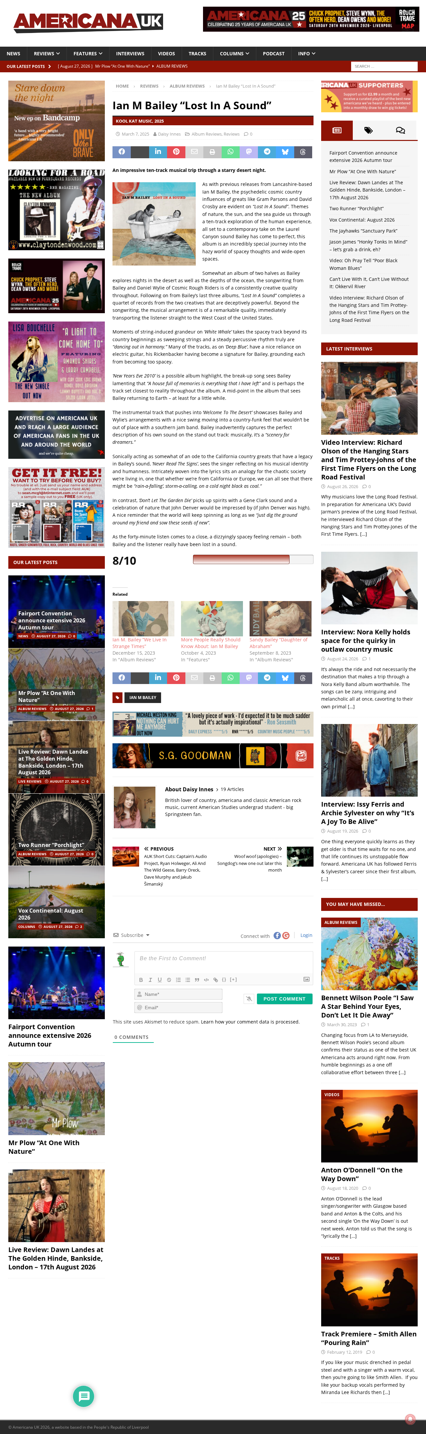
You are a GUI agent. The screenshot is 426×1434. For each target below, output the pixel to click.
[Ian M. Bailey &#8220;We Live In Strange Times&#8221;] (143, 618)
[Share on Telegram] (267, 152)
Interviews (130, 53)
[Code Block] (206, 980)
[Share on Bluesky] (285, 152)
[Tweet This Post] (140, 152)
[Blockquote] (197, 980)
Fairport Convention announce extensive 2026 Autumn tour (51, 620)
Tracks (197, 53)
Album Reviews (207, 134)
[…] (363, 534)
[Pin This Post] (176, 152)
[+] (233, 979)
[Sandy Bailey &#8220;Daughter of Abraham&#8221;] (281, 618)
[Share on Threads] (303, 152)
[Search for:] (384, 66)
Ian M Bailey (142, 697)
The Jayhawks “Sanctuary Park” (363, 231)
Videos (166, 53)
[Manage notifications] (410, 1419)
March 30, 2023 (342, 1025)
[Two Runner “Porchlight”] (56, 829)
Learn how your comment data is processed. (250, 1022)
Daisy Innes (169, 134)
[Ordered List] (178, 980)
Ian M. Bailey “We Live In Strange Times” (139, 642)
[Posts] (337, 130)
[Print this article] (212, 152)
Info (304, 53)
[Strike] (169, 980)
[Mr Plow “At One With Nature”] (56, 684)
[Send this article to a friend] (194, 152)
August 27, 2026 (51, 636)
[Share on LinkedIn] (158, 152)
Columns (232, 53)
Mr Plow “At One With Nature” (46, 696)
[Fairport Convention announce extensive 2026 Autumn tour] (56, 983)
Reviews (44, 53)
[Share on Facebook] (121, 152)
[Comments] (400, 130)
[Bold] (141, 980)
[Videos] (369, 1126)
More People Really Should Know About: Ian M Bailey (211, 642)
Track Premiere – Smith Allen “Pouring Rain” (369, 1338)
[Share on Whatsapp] (231, 152)
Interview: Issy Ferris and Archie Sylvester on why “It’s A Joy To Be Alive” (367, 813)
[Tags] (368, 130)
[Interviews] (369, 398)
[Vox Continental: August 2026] (56, 902)
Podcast (274, 53)
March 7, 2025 (135, 134)
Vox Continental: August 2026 (50, 914)
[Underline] (159, 980)
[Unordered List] (187, 980)
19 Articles (232, 789)
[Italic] (150, 980)
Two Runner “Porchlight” (51, 845)
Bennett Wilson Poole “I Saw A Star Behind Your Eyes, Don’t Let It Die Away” (367, 1006)
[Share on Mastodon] (249, 152)
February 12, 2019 (344, 1352)
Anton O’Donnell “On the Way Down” (362, 1174)
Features (85, 53)
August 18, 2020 (342, 1188)
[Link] (215, 980)
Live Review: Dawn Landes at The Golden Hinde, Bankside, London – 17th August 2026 (53, 762)
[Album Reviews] (369, 954)
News (13, 53)
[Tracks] (369, 1289)
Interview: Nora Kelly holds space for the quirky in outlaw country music (365, 640)
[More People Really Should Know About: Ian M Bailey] (212, 618)
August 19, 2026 (342, 831)
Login (306, 935)
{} (224, 979)
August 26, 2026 (342, 486)
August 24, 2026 (342, 659)
